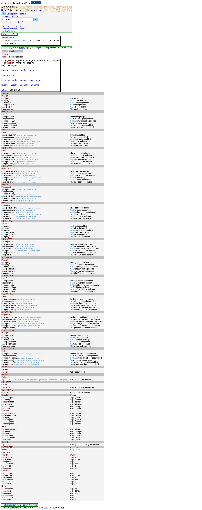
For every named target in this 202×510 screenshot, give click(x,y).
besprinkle (13, 70)
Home (4, 10)
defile (23, 70)
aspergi (22, 48)
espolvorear (34, 80)
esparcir (12, 75)
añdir (14, 80)
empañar (35, 85)
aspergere (22, 505)
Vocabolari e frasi (9, 34)
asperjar (23, 80)
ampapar (24, 85)
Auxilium (37, 10)
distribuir (5, 80)
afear (3, 90)
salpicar (13, 85)
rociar (4, 85)
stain (31, 70)
